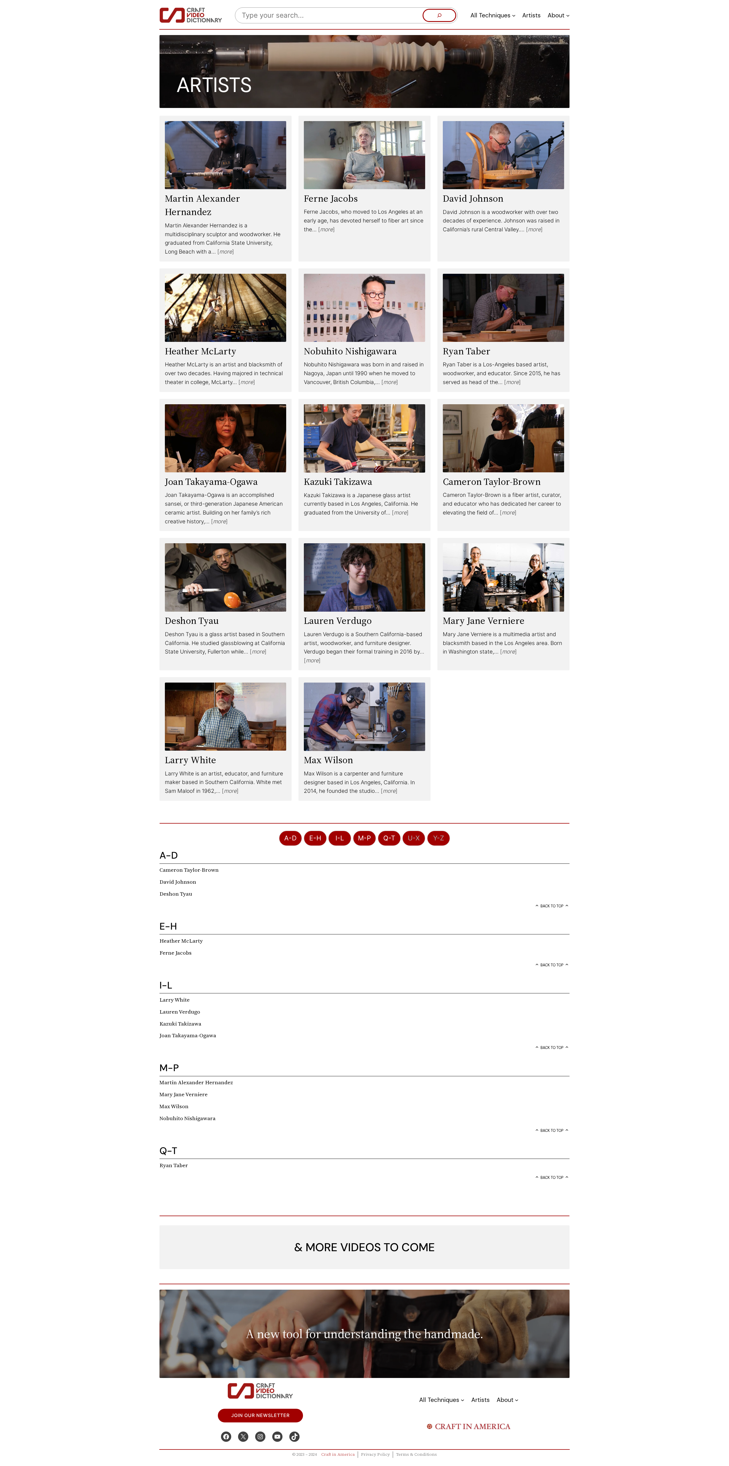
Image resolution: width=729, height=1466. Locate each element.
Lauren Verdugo (338, 620)
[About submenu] (568, 15)
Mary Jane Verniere (484, 620)
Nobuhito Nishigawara (350, 351)
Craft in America (338, 1454)
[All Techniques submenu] (513, 15)
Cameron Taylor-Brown (492, 481)
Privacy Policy (375, 1454)
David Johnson (473, 198)
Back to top (552, 906)
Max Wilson (328, 759)
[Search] (439, 15)
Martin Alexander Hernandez (202, 205)
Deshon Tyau (192, 620)
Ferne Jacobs (331, 198)
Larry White (190, 759)
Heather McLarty (200, 351)
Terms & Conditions (416, 1454)
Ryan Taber (466, 351)
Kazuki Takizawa (338, 481)
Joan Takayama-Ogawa (211, 481)
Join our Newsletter (260, 1415)
